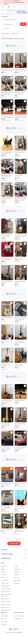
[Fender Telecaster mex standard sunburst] (7, 229)
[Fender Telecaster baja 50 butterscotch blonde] (7, 147)
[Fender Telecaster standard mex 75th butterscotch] (7, 418)
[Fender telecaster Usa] (21, 395)
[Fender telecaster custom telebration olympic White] (7, 110)
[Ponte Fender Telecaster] (7, 524)
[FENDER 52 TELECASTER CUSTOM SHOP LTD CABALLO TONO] (21, 193)
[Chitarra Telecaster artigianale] (7, 359)
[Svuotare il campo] (25, 19)
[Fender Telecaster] (21, 253)
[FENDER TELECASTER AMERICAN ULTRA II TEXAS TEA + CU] (7, 170)
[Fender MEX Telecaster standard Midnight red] (7, 253)
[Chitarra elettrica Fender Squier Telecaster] (7, 395)
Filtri (23, 24)
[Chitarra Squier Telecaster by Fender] (7, 276)
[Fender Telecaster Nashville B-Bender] (21, 524)
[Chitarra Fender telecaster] (7, 312)
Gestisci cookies (5, 583)
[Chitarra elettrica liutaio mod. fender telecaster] (21, 335)
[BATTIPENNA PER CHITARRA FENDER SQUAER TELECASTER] (7, 501)
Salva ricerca (6, 33)
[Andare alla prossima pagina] (23, 538)
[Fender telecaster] (7, 335)
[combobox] (14, 19)
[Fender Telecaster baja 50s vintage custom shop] (21, 312)
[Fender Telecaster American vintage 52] (7, 442)
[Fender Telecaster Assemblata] (21, 170)
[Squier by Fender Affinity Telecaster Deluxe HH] (21, 501)
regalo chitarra (9, 10)
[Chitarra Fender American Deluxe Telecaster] (21, 442)
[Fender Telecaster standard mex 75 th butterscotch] (21, 359)
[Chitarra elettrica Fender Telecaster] (21, 276)
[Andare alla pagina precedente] (4, 538)
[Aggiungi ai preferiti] (11, 54)
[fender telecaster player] (21, 478)
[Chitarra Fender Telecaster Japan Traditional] (7, 478)
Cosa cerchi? (4, 16)
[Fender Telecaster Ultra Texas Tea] (21, 147)
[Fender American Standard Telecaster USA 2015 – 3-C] (21, 229)
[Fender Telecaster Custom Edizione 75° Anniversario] (7, 64)
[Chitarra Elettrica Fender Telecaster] (21, 418)
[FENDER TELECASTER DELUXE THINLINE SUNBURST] (7, 87)
